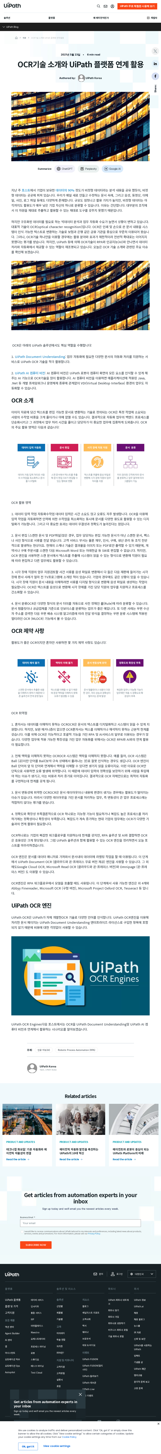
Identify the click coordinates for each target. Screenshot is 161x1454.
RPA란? (60, 1352)
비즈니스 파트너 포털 (118, 1329)
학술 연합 (61, 1339)
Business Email (27, 1217)
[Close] (158, 1424)
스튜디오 (35, 1359)
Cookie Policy (69, 1437)
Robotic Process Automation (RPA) (76, 1049)
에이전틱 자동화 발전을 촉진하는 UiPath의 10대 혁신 (79, 1151)
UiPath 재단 (140, 1368)
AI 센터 (8, 1339)
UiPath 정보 (140, 1299)
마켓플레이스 (37, 1325)
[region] (80, 1437)
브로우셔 (86, 1338)
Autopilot (10, 1372)
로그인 (120, 1273)
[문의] (105, 6)
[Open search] (98, 6)
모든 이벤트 (87, 1395)
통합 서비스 (36, 1312)
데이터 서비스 (37, 1299)
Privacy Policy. (94, 1233)
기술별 (60, 1319)
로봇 (33, 1353)
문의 (101, 1273)
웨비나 (85, 1332)
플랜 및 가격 (11, 1306)
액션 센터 (9, 1326)
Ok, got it (28, 1446)
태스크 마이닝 (37, 1365)
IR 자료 (137, 1332)
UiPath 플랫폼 (13, 1300)
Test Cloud (36, 1372)
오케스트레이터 (38, 1338)
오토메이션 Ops (12, 1365)
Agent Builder (12, 1333)
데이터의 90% (65, 190)
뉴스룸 (137, 1325)
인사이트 (35, 1306)
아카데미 (61, 1333)
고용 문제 (138, 1388)
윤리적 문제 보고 (142, 1381)
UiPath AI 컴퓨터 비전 (30, 373)
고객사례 (86, 1319)
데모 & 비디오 (88, 1345)
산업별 (60, 1306)
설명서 (60, 1379)
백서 (84, 1325)
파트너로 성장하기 (116, 1323)
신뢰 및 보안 (139, 1338)
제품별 (60, 1312)
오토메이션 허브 (12, 1359)
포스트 (26, 190)
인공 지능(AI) (44, 1049)
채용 (136, 1312)
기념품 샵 (138, 1362)
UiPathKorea (94, 78)
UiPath (88, 1389)
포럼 (59, 1386)
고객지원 (9, 1313)
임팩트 (137, 1355)
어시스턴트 (10, 1352)
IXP (32, 1319)
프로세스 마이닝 (38, 1346)
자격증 (60, 1346)
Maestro (35, 1332)
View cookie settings (56, 1446)
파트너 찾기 (113, 1310)
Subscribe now (36, 1245)
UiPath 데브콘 (89, 1382)
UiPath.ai (139, 1306)
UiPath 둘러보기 (90, 1376)
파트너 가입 (113, 1316)
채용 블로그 (139, 1319)
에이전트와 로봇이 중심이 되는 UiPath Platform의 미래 (131, 1151)
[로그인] (112, 6)
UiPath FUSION (90, 1359)
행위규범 (138, 1375)
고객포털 (61, 1373)
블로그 (85, 1306)
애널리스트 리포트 (90, 1312)
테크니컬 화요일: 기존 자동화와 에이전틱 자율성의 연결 (26, 1151)
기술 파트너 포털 (116, 1336)
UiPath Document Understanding (40, 356)
